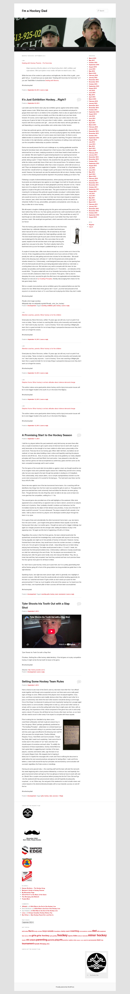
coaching (44, 306)
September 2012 (94, 163)
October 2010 (93, 213)
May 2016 (92, 71)
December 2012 (94, 157)
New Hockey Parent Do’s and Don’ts (42, 915)
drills (98, 931)
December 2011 (94, 183)
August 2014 (93, 114)
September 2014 (94, 112)
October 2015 (93, 84)
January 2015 (93, 103)
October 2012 (93, 161)
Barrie (31, 931)
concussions (83, 931)
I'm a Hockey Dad (34, 10)
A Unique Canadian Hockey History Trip (39, 913)
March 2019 (92, 58)
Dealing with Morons (52, 80)
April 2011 (92, 200)
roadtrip (70, 940)
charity (63, 931)
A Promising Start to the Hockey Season (47, 435)
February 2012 (93, 178)
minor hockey (97, 935)
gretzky (55, 936)
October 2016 (93, 62)
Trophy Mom (26, 899)
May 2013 (92, 146)
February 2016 (93, 75)
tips (102, 940)
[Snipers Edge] (32, 854)
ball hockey (25, 931)
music (24, 940)
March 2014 (92, 125)
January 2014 (93, 129)
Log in (91, 227)
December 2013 (94, 131)
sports (86, 940)
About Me (32, 49)
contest (90, 931)
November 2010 (94, 211)
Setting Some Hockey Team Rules (43, 681)
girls (54, 306)
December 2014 (94, 105)
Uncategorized (31, 306)
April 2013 (92, 148)
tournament (62, 594)
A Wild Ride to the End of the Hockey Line (42, 906)
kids (75, 935)
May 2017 (92, 60)
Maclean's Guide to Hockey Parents (33, 890)
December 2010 (94, 208)
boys (45, 931)
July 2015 (92, 90)
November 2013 (94, 133)
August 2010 (93, 217)
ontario (33, 939)
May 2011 (92, 198)
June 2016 (92, 69)
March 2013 (92, 150)
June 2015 (92, 92)
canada (50, 931)
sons (82, 940)
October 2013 (93, 135)
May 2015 (92, 95)
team (56, 594)
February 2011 (93, 204)
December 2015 (94, 80)
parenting (41, 939)
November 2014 (94, 108)
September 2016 (94, 65)
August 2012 (93, 165)
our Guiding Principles (45, 279)
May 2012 (92, 172)
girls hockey (43, 935)
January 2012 (93, 181)
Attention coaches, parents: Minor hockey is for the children (41, 315)
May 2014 (92, 120)
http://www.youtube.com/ (36, 670)
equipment (103, 931)
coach (68, 931)
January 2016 (93, 77)
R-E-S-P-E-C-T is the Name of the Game (34, 895)
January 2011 (93, 206)
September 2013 (94, 138)
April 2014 (92, 123)
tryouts (37, 944)
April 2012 (92, 174)
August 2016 (93, 67)
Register (91, 225)
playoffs (59, 939)
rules (50, 796)
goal (51, 936)
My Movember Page (28, 892)
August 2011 (93, 191)
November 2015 (94, 82)
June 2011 (92, 196)
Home (24, 49)
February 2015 (93, 101)
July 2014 (92, 116)
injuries (70, 936)
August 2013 (93, 140)
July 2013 (92, 142)
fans (23, 936)
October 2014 (93, 110)
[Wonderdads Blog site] (27, 867)
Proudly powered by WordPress (65, 987)
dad (94, 931)
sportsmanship (92, 940)
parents (51, 940)
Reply (61, 796)
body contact (38, 931)
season (79, 940)
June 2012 (92, 170)
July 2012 (92, 168)
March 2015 (92, 99)
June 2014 (92, 118)
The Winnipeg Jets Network (30, 897)
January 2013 (93, 155)
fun (30, 936)
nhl (27, 939)
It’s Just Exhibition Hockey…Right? (44, 99)
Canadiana (57, 931)
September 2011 (94, 189)
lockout (79, 936)
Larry (23, 913)
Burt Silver (25, 915)
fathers (26, 936)
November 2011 (94, 185)
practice (65, 940)
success (55, 796)
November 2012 (94, 159)
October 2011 (93, 187)
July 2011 (92, 193)
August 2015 (93, 88)
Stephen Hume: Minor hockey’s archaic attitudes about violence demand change (48, 382)
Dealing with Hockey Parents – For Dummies (37, 63)
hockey (58, 306)
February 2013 (93, 153)
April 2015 (92, 97)
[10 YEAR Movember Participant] (32, 842)
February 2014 (93, 127)
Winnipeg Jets (44, 944)
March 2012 (92, 176)
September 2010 (94, 215)
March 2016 (92, 73)
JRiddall (24, 906)
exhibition (50, 306)
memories (85, 936)
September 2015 (94, 86)
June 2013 (92, 144)
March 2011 (92, 202)
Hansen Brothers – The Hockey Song (33, 888)
